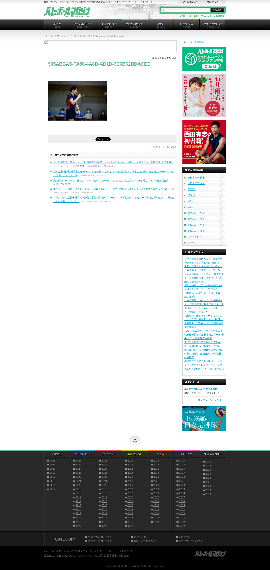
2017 (52, 477)
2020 (52, 468)
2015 (52, 481)
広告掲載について (66, 555)
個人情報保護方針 (104, 555)
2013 (78, 513)
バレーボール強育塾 (193, 42)
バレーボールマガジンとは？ (59, 551)
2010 (78, 521)
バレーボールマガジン (55, 36)
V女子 (191, 207)
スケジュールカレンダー (211, 400)
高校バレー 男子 (196, 225)
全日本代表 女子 (196, 183)
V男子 (191, 201)
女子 (109, 536)
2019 (52, 472)
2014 (52, 485)
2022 (78, 477)
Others (191, 242)
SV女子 (191, 195)
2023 (78, 472)
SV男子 (191, 189)
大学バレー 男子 (196, 213)
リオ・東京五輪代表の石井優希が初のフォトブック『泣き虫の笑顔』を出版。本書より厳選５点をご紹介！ (203, 262)
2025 (78, 464)
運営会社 (49, 555)
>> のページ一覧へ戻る (164, 147)
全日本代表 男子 (196, 177)
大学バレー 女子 (196, 219)
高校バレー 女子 (196, 230)
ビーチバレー (195, 236)
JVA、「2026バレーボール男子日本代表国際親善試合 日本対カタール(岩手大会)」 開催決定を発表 (204, 334)
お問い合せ (123, 555)
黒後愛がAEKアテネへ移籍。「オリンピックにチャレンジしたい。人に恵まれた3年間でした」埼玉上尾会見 (111, 180)
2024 (52, 464)
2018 (78, 493)
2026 (52, 460)
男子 (103, 536)
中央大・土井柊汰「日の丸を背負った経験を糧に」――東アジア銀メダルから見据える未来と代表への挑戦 (110, 189)
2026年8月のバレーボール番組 (200, 388)
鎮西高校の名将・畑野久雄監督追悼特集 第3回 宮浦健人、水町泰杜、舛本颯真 (204, 353)
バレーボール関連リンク (120, 551)
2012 (52, 489)
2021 (78, 481)
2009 (78, 525)
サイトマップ (85, 555)
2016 (78, 501)
